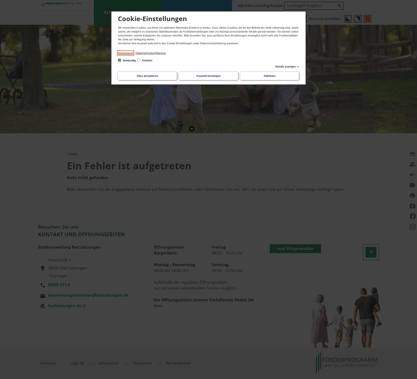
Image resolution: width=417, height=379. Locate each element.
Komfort (146, 60)
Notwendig (129, 60)
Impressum (125, 53)
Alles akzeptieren (147, 75)
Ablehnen (269, 75)
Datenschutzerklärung (151, 53)
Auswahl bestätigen (208, 75)
